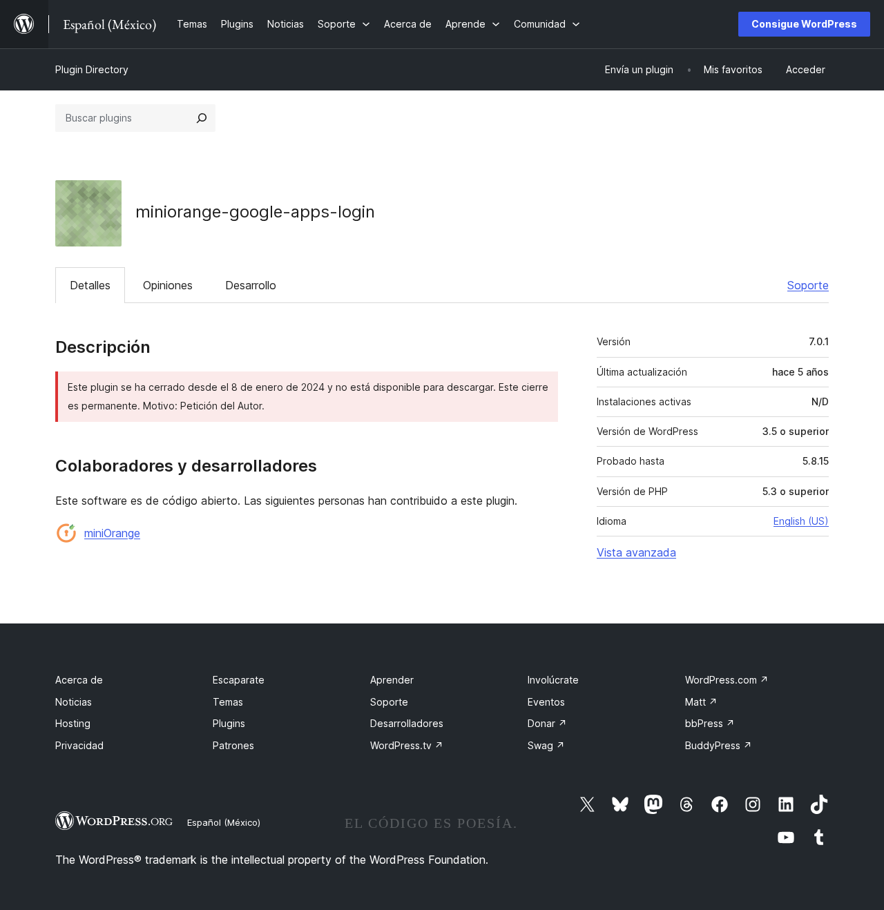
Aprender (392, 680)
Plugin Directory (91, 69)
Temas (228, 702)
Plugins (229, 723)
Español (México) (223, 822)
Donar (547, 723)
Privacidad (79, 745)
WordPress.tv (406, 745)
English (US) (801, 521)
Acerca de (79, 680)
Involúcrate (553, 680)
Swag (546, 745)
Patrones (233, 745)
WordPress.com (727, 680)
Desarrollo (250, 285)
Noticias (73, 702)
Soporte (808, 285)
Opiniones (168, 285)
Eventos (546, 702)
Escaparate (239, 680)
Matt (701, 702)
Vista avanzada (636, 552)
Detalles (90, 285)
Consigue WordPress (804, 24)
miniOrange (112, 533)
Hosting (72, 723)
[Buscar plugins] (201, 118)
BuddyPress (718, 745)
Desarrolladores (406, 723)
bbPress (710, 723)
